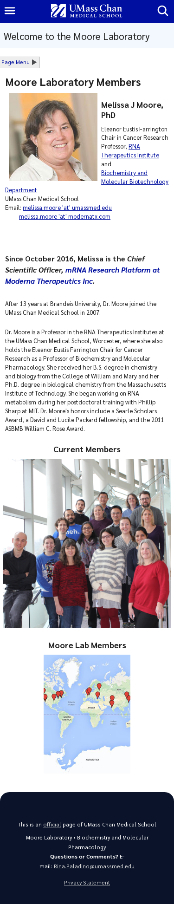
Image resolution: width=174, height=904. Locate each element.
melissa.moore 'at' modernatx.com (64, 216)
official (52, 824)
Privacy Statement (87, 882)
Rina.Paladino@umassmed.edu (94, 866)
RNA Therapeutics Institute (130, 150)
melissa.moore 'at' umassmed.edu (67, 207)
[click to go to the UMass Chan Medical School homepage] (86, 11)
